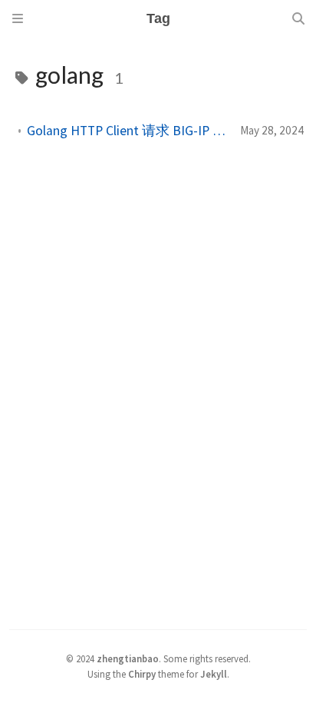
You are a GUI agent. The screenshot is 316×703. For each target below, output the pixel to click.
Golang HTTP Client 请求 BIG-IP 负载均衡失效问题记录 (127, 130)
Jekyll (213, 674)
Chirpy (142, 674)
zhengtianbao (128, 658)
